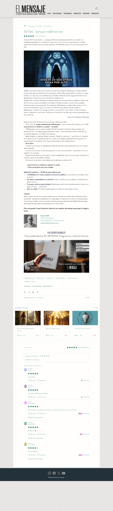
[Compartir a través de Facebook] (25, 292)
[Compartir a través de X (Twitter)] (29, 292)
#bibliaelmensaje (29, 278)
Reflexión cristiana (30, 281)
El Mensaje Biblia (60, 278)
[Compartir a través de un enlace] (37, 292)
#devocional (40, 278)
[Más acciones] (88, 26)
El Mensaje (50, 278)
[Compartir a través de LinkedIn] (33, 292)
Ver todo (95, 307)
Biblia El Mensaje (72, 278)
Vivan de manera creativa (82, 328)
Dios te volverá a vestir (53, 328)
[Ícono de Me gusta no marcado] (29, 380)
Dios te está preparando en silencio (25, 329)
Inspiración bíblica (37, 286)
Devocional (27, 286)
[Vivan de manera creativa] (85, 318)
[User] (96, 8)
